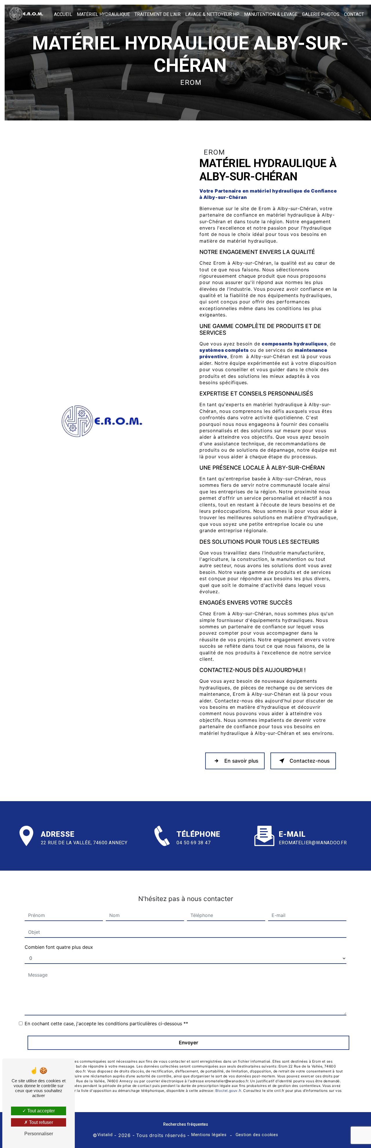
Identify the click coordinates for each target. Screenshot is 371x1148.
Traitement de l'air (157, 14)
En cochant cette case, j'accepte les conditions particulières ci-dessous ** (106, 1023)
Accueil (63, 14)
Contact (354, 14)
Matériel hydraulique (103, 14)
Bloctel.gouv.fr (228, 1090)
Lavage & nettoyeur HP (212, 14)
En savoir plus (241, 761)
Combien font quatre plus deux (59, 947)
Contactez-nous (310, 761)
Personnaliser (38, 1133)
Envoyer (188, 1043)
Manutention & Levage (270, 14)
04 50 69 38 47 (193, 842)
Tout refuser (40, 1122)
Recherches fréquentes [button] (185, 1124)
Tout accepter (40, 1110)
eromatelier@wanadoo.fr (313, 842)
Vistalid (104, 1134)
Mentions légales (209, 1134)
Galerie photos (320, 14)
